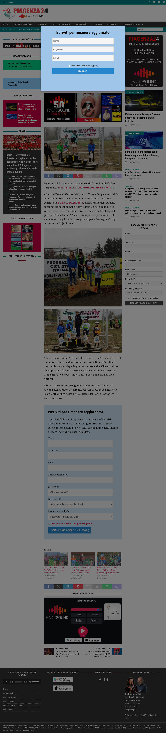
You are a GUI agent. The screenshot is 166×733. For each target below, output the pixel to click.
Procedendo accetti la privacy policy (84, 66)
